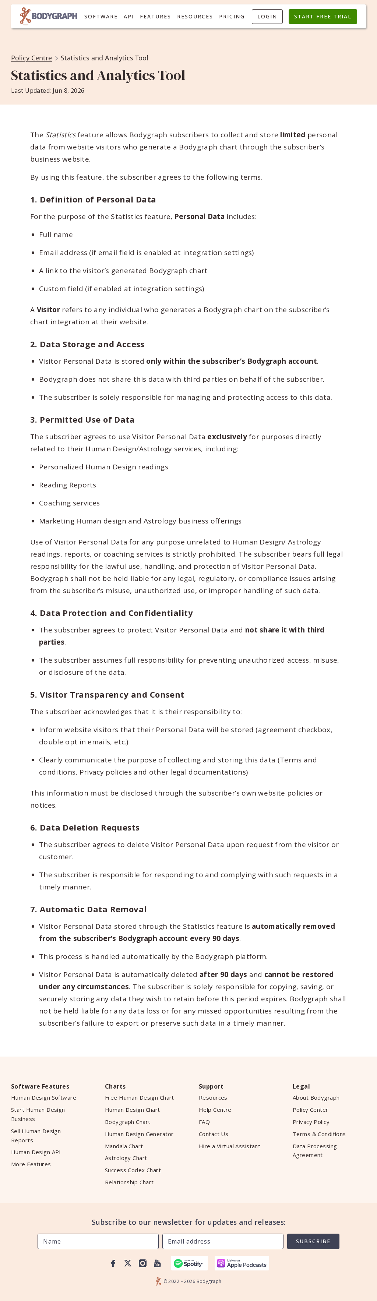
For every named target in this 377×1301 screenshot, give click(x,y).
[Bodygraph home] (48, 16)
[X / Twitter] (128, 1263)
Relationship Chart (129, 1182)
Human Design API (36, 1152)
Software (101, 16)
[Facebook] (113, 1263)
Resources (195, 16)
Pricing (232, 16)
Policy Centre (31, 57)
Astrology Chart (126, 1157)
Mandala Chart (124, 1146)
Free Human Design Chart (139, 1097)
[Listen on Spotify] (189, 1263)
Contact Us (213, 1134)
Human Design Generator (139, 1134)
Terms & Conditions (319, 1134)
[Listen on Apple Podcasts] (242, 1263)
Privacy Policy (311, 1121)
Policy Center (310, 1109)
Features (155, 16)
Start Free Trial (323, 16)
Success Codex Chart (133, 1170)
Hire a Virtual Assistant (229, 1146)
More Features (31, 1164)
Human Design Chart (132, 1109)
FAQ (204, 1121)
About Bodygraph (316, 1097)
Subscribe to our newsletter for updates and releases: (189, 1222)
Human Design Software (43, 1097)
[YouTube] (157, 1263)
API (129, 16)
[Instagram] (142, 1263)
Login (267, 16)
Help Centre (215, 1109)
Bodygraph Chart (127, 1121)
